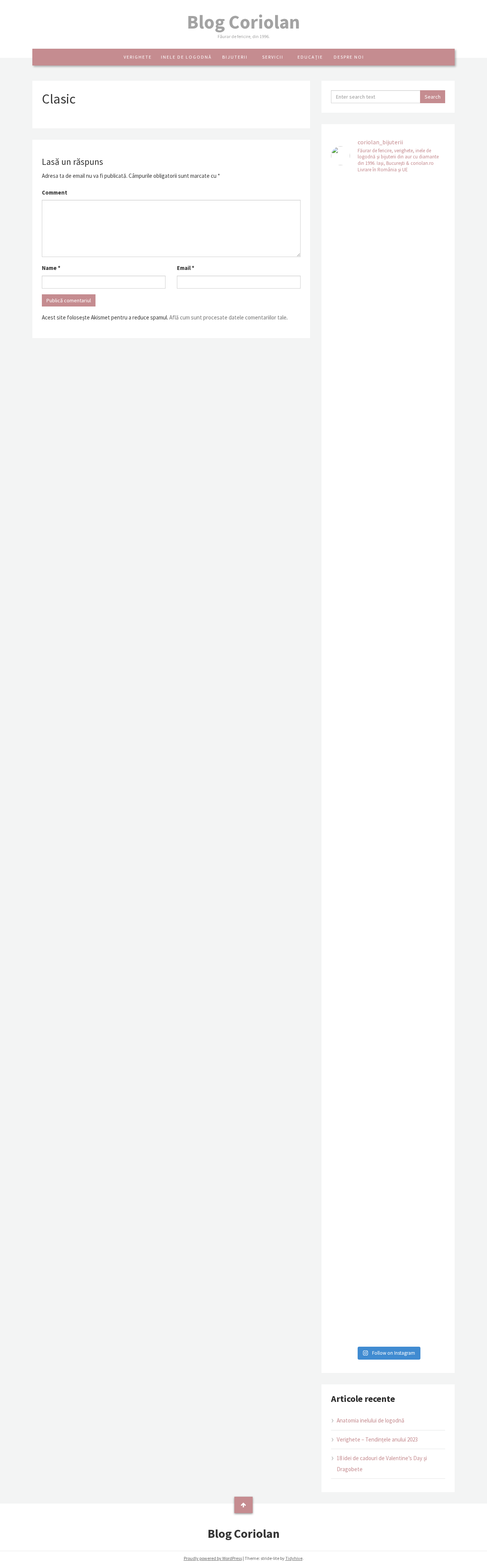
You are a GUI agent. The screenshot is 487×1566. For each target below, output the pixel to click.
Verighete (138, 57)
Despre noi (349, 57)
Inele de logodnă (186, 57)
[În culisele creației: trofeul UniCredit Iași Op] (358, 691)
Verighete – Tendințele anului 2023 (377, 1439)
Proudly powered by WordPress (213, 1558)
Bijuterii (235, 57)
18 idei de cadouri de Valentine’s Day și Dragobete (382, 1463)
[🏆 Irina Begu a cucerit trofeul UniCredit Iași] (358, 1134)
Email (185, 267)
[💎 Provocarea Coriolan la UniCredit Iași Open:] (417, 334)
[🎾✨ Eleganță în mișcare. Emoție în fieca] (417, 734)
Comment (54, 192)
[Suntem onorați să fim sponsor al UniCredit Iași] (417, 1151)
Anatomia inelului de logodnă (370, 1420)
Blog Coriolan (243, 21)
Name (51, 267)
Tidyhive (293, 1558)
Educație (310, 57)
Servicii (272, 57)
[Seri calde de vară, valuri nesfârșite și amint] (358, 345)
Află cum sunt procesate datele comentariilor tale (227, 317)
